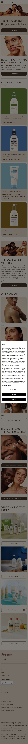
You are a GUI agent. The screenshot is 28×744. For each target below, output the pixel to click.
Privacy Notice (7, 385)
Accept (14, 394)
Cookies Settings (14, 389)
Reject (14, 399)
